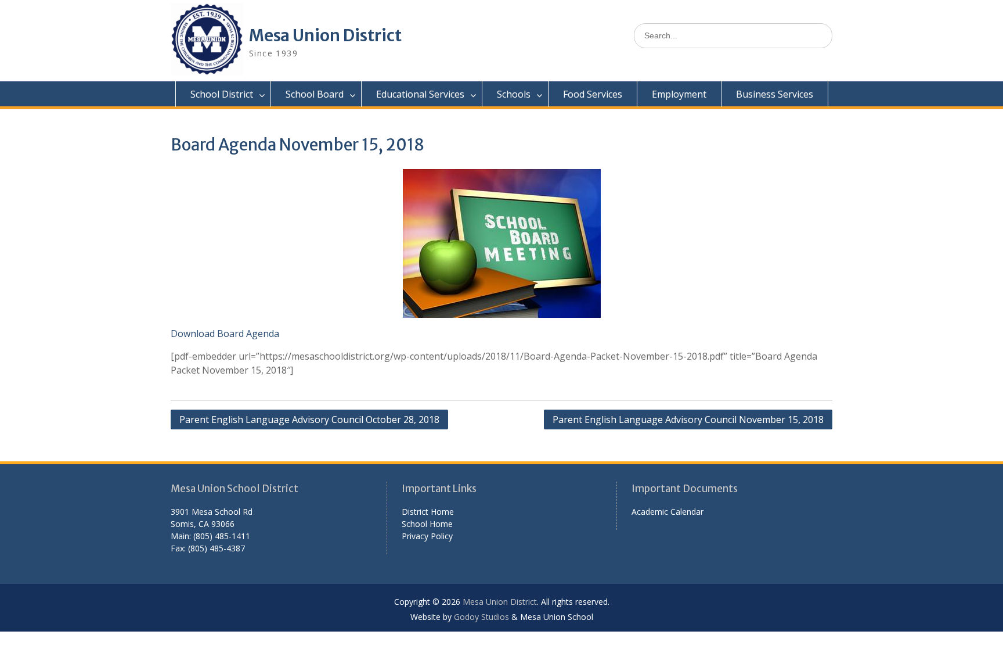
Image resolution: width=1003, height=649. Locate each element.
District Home (428, 511)
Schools (514, 94)
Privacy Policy (427, 536)
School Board (315, 94)
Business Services (774, 94)
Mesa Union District (325, 35)
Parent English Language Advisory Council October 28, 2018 (309, 419)
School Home (427, 523)
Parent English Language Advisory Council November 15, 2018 (688, 419)
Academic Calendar (667, 511)
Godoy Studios (481, 616)
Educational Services (420, 94)
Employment (679, 94)
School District (221, 94)
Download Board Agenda (225, 333)
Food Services (592, 94)
